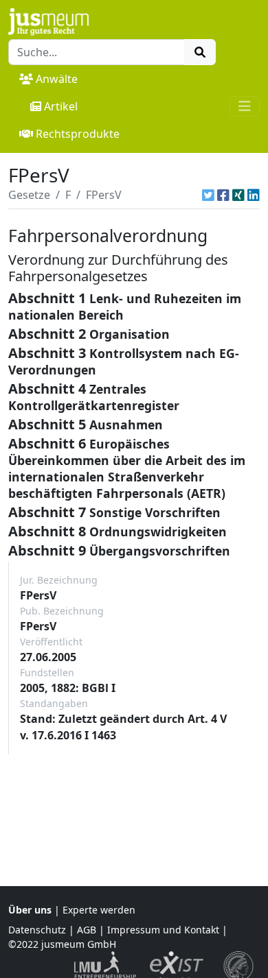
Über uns (30, 909)
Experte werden (99, 909)
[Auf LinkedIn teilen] (253, 195)
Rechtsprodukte (78, 133)
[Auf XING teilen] (238, 195)
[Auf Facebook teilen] (223, 195)
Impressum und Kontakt (163, 929)
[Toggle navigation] (245, 106)
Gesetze (29, 194)
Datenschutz (37, 929)
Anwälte (57, 78)
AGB (86, 929)
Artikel (61, 106)
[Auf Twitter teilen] (208, 195)
